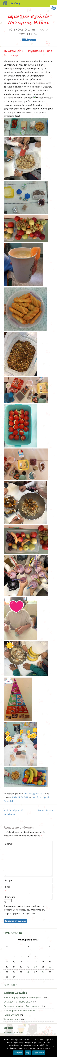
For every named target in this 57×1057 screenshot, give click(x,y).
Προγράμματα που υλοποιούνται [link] (20, 1010)
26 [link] (28, 972)
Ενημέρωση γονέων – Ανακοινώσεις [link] (22, 1006)
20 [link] (35, 967)
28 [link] (43, 972)
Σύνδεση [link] (15, 3)
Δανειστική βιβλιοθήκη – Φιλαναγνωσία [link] (23, 997)
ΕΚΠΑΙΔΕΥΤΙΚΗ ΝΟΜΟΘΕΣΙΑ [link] (18, 1002)
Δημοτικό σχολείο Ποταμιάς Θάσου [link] (28, 19)
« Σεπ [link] (6, 985)
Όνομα (9, 880)
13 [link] (35, 961)
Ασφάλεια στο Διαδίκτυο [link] (16, 1032)
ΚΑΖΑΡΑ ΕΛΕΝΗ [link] (20, 797)
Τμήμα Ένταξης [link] (11, 1015)
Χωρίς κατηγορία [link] (41, 797)
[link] (53, 8)
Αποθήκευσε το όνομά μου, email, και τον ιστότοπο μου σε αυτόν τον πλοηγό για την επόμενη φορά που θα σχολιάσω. (24, 910)
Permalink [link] (9, 801)
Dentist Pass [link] (45, 810)
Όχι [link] (27, 1052)
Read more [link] (39, 1052)
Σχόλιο (9, 843)
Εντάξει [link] (18, 1052)
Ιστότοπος (10, 897)
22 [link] (50, 967)
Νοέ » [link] (14, 985)
